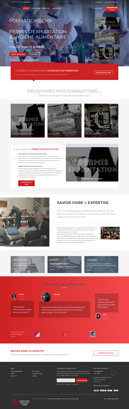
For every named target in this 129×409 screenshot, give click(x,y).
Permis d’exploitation (17, 371)
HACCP (13, 373)
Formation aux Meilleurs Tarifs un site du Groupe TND (63, 399)
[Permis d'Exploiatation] (107, 23)
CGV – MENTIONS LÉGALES (111, 398)
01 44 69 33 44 (26, 2)
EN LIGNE (112, 8)
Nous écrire (97, 373)
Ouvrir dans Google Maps (102, 385)
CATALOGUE (34, 54)
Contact (34, 376)
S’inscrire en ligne (37, 373)
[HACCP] (107, 38)
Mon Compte (36, 371)
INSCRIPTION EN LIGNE (18, 54)
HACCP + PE (14, 376)
